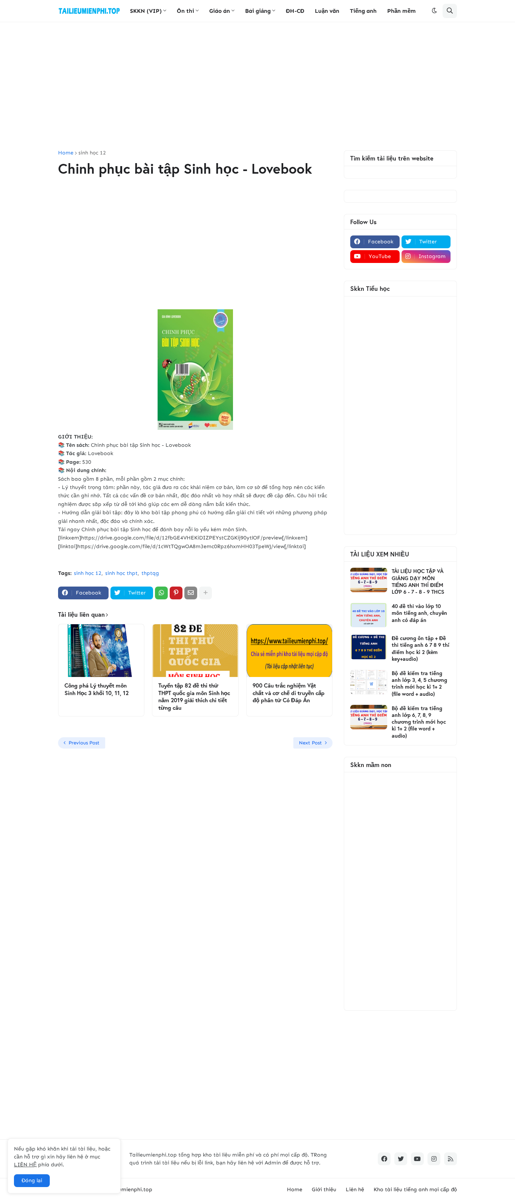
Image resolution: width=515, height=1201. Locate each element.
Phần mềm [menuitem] (401, 11)
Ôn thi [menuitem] (185, 11)
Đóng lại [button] (31, 1180)
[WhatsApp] (161, 593)
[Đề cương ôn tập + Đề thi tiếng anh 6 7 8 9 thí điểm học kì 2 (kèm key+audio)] (368, 647)
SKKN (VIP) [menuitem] (146, 11)
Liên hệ (355, 1189)
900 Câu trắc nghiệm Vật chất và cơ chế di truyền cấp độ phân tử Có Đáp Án (289, 693)
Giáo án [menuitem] (219, 11)
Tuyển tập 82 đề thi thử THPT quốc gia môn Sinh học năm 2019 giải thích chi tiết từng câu (194, 696)
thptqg (150, 573)
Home (66, 153)
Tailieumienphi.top (128, 1189)
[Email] (190, 593)
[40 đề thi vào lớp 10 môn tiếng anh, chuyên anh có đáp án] (368, 615)
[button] (434, 11)
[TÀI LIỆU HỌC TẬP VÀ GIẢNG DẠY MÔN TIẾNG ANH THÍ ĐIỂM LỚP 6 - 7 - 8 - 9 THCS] (368, 580)
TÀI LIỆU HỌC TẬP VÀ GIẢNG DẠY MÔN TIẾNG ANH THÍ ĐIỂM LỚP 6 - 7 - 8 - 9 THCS (418, 581)
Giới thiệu (324, 1189)
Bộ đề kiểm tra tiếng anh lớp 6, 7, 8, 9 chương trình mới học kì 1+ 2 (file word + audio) (419, 722)
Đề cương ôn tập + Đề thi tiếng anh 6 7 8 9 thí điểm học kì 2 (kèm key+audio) (420, 648)
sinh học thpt (121, 573)
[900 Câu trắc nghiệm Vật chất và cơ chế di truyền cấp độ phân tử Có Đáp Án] (289, 650)
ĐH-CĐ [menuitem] (295, 11)
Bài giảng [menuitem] (258, 11)
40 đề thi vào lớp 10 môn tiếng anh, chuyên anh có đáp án (419, 613)
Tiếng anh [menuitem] (363, 11)
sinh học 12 (92, 153)
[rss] (450, 1158)
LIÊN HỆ (25, 1164)
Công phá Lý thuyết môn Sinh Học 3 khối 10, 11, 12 (96, 689)
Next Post (310, 743)
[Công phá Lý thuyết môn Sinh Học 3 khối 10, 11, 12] (101, 650)
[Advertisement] (257, 86)
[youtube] (417, 1158)
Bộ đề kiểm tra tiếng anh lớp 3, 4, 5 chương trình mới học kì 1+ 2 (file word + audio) (419, 683)
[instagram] (434, 1158)
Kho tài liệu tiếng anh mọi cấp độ (415, 1189)
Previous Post (84, 743)
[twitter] (400, 1158)
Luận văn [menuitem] (327, 11)
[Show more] (205, 593)
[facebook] (384, 1158)
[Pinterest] (176, 593)
